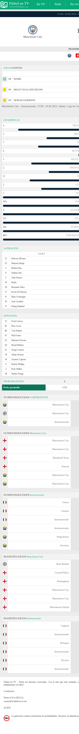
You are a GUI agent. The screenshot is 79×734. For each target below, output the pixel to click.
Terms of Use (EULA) (13, 697)
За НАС (7, 707)
